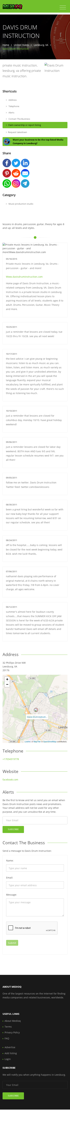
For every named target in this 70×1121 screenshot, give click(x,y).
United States (21, 45)
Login (8, 1059)
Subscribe (13, 829)
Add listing (11, 1053)
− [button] (7, 684)
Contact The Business (19, 118)
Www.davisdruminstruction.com (24, 276)
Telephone (13, 106)
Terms (8, 1026)
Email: (9, 877)
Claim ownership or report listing (24, 125)
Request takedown (17, 132)
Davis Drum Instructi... (37, 716)
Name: (10, 860)
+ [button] (7, 679)
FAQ (7, 1038)
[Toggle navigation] (63, 7)
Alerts (11, 112)
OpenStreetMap (49, 741)
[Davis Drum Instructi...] (36, 710)
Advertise (10, 1047)
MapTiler (37, 741)
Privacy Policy (12, 1032)
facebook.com (10, 779)
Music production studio (20, 203)
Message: (11, 894)
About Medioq (13, 1020)
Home (6, 45)
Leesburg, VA (41, 45)
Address (12, 99)
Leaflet (27, 741)
